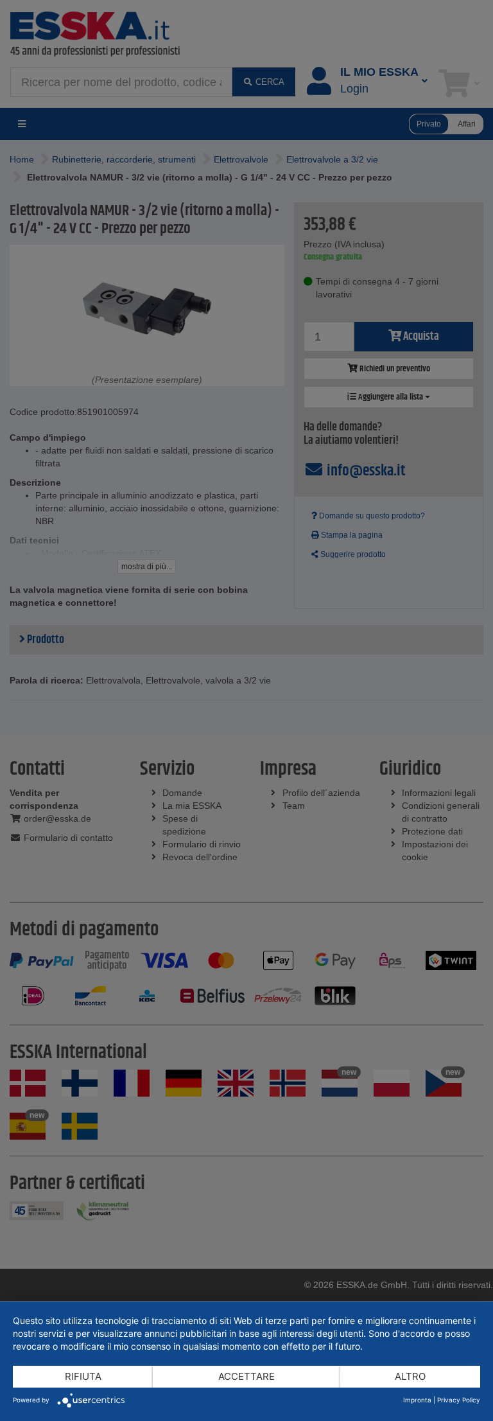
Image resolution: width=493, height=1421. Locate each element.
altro (410, 1376)
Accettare (246, 1376)
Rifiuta (83, 1376)
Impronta (417, 1400)
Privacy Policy (458, 1400)
